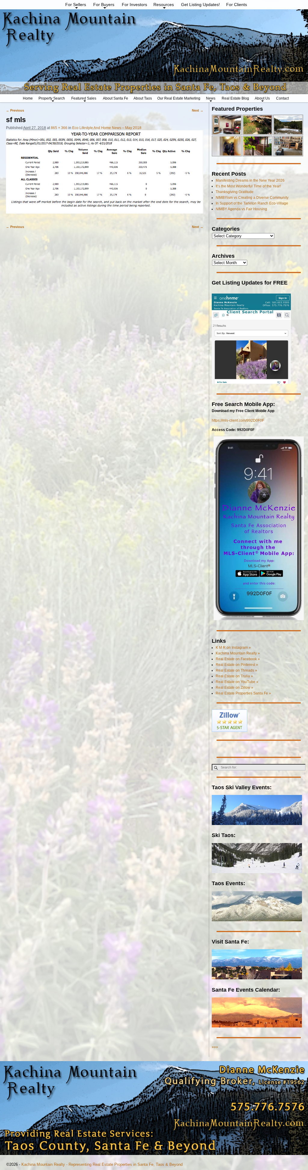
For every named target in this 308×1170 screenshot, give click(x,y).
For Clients (236, 4)
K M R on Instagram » (233, 647)
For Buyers (103, 4)
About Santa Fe (115, 98)
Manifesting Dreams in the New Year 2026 (250, 180)
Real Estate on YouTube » (237, 682)
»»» (215, 1047)
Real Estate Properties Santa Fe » (243, 693)
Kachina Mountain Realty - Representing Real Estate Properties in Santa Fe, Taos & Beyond (102, 1164)
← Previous (15, 110)
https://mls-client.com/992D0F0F (238, 420)
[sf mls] (104, 174)
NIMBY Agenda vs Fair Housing (241, 209)
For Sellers (75, 4)
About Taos (143, 98)
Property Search (51, 98)
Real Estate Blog (235, 98)
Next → (197, 110)
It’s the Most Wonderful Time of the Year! (248, 186)
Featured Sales (83, 98)
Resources (163, 4)
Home (28, 98)
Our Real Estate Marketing (178, 98)
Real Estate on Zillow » (234, 687)
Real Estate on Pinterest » (237, 665)
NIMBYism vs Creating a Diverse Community (252, 198)
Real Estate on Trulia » (234, 676)
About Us (262, 98)
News (210, 98)
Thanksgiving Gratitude (235, 192)
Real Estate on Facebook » (238, 659)
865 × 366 (59, 128)
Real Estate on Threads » (236, 670)
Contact (282, 98)
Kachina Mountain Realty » (238, 653)
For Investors (134, 4)
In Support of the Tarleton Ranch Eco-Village (252, 203)
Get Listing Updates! (200, 4)
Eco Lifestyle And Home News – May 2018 (106, 128)
